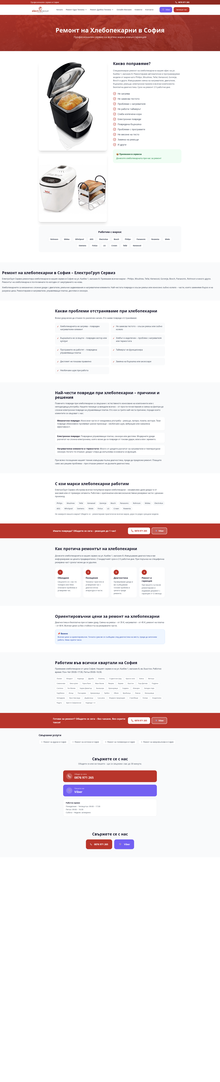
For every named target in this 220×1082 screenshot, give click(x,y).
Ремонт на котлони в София (87, 742)
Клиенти (138, 9)
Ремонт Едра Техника (75, 9)
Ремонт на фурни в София (54, 742)
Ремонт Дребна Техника (100, 9)
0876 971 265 (141, 530)
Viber (168, 9)
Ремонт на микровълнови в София (158, 742)
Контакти (149, 9)
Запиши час (181, 9)
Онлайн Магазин (124, 9)
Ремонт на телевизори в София (121, 742)
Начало (59, 9)
